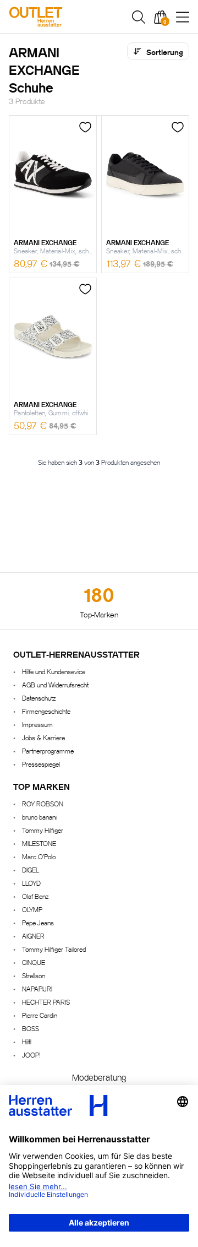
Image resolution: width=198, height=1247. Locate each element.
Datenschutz (39, 698)
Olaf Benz (35, 896)
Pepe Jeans (38, 922)
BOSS (30, 1028)
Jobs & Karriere (43, 737)
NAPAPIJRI (37, 988)
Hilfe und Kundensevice (53, 671)
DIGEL (30, 869)
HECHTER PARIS (46, 1002)
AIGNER (33, 935)
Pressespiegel (41, 764)
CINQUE (33, 962)
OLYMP (32, 909)
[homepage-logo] (61, 16)
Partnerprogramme (48, 750)
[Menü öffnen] (182, 17)
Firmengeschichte (46, 711)
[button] (138, 17)
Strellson (33, 975)
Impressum (37, 724)
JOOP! (31, 1054)
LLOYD (31, 883)
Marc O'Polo (39, 856)
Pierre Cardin (39, 1015)
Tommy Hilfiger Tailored (54, 949)
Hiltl (26, 1041)
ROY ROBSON (42, 803)
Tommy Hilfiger (42, 830)
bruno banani (39, 817)
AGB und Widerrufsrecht (55, 684)
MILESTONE (39, 843)
